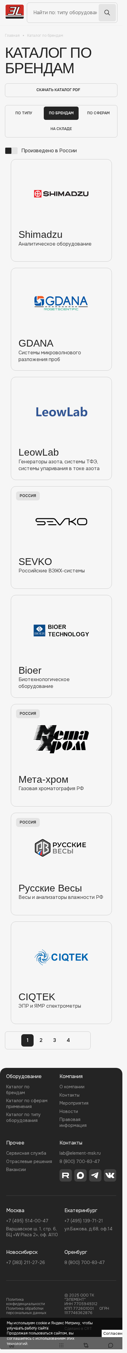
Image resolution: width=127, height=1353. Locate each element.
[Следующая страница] (82, 1040)
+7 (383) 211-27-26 (25, 1262)
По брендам (61, 113)
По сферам (98, 113)
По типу (23, 113)
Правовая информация (73, 1122)
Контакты (69, 1095)
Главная (12, 35)
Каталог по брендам (18, 1089)
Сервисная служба (26, 1153)
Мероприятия (73, 1103)
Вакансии (16, 1169)
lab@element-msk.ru (80, 1153)
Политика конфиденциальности (25, 1301)
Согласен (112, 1333)
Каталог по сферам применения (26, 1103)
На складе (61, 128)
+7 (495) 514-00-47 (27, 1221)
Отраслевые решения (29, 1161)
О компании (71, 1087)
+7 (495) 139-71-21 (83, 1221)
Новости (68, 1111)
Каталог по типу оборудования (23, 1117)
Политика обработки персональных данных (26, 1310)
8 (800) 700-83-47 (79, 1161)
